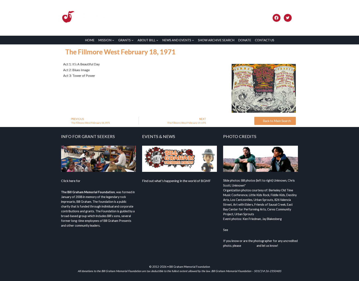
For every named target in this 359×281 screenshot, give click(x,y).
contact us (249, 245)
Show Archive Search (216, 40)
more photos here (241, 230)
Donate (244, 40)
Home (90, 40)
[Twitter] (288, 18)
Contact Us (264, 40)
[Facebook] (276, 18)
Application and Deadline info (102, 181)
